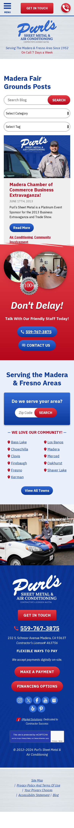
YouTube (45, 700)
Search (58, 100)
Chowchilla (19, 449)
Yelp (33, 708)
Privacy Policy (26, 738)
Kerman (17, 477)
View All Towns (37, 490)
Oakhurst (54, 463)
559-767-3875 (66, 8)
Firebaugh (19, 463)
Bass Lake (19, 442)
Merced (53, 456)
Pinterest (41, 708)
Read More (21, 228)
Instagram (20, 700)
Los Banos (55, 442)
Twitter (28, 700)
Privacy (54, 741)
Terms (60, 741)
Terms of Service (39, 738)
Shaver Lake (57, 470)
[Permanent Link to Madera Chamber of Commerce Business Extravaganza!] (37, 156)
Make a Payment (37, 671)
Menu (7, 12)
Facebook (37, 700)
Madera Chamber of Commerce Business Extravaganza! (31, 189)
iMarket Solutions (32, 719)
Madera (53, 449)
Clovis (15, 456)
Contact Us (38, 345)
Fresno (16, 470)
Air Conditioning (21, 237)
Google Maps (54, 700)
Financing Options (37, 686)
